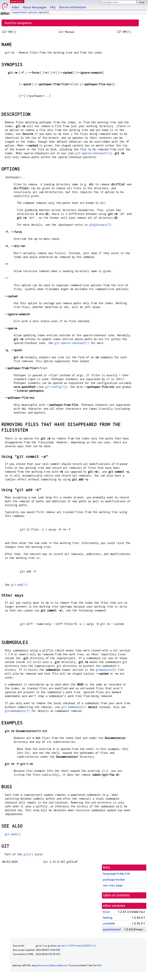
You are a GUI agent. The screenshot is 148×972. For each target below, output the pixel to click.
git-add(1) (19, 584)
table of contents (116, 895)
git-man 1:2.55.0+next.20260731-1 (76, 945)
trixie (106, 912)
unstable (109, 923)
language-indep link (116, 873)
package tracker (114, 879)
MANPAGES (17, 1)
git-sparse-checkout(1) (92, 153)
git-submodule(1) (73, 707)
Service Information (72, 7)
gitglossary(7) (100, 224)
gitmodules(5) (106, 669)
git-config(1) (55, 386)
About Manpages (34, 7)
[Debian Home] (5, 8)
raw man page (113, 885)
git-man (33, 12)
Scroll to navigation (18, 23)
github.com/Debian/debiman (51, 965)
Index (15, 7)
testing (107, 917)
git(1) (28, 854)
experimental (20, 12)
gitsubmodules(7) (17, 710)
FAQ (53, 7)
